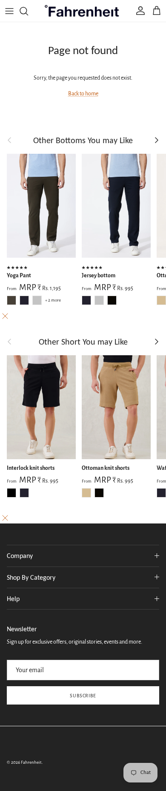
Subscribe (83, 695)
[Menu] (9, 11)
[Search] (28, 11)
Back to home (83, 94)
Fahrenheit (31, 762)
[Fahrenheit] (83, 10)
